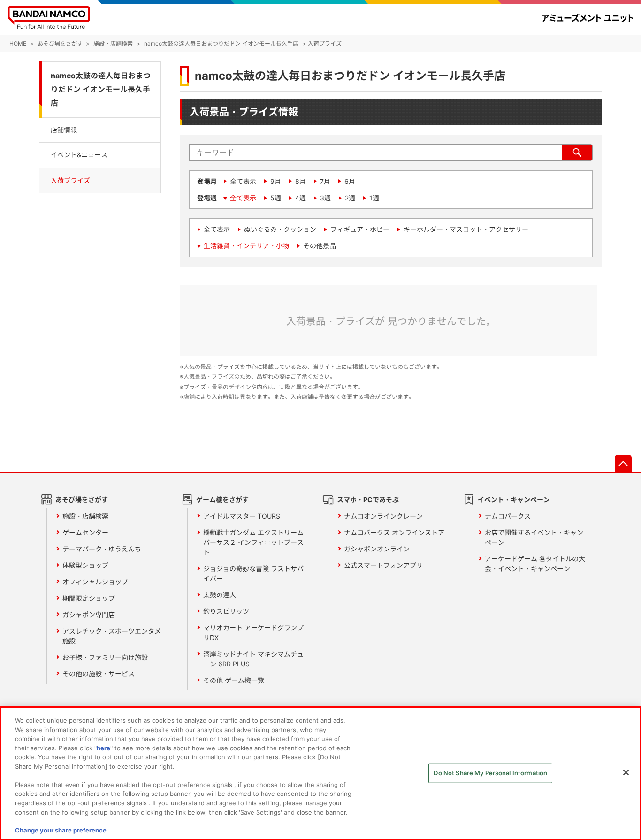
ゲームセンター (85, 532)
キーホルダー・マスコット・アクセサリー (466, 229)
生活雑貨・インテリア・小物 (246, 246)
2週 (350, 198)
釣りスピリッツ (226, 611)
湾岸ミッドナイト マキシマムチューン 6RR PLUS (253, 659)
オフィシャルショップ (95, 582)
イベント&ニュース (79, 155)
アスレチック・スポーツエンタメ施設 (111, 636)
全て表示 (243, 181)
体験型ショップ (85, 565)
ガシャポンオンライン (377, 549)
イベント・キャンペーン (514, 500)
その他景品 (319, 246)
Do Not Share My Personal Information (490, 773)
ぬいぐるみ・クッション (280, 229)
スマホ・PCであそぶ (368, 500)
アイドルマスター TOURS (241, 516)
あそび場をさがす (81, 500)
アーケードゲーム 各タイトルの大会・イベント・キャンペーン (535, 564)
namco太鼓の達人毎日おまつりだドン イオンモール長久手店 (101, 89)
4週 (300, 198)
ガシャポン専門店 (88, 615)
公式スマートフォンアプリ (383, 565)
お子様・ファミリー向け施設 (105, 657)
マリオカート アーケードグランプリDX (253, 632)
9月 (275, 181)
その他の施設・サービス (98, 674)
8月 (300, 181)
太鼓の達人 (219, 595)
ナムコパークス (508, 516)
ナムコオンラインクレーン (383, 516)
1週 (374, 198)
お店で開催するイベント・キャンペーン (534, 537)
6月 (349, 181)
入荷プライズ (70, 180)
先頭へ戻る (623, 463)
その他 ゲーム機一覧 (233, 680)
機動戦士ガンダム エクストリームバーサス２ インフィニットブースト (253, 542)
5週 (275, 198)
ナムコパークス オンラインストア (394, 532)
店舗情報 (64, 130)
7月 (325, 181)
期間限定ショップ (88, 598)
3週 (325, 198)
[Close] (626, 772)
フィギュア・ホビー (359, 229)
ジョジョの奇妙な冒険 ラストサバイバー (253, 573)
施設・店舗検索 (85, 516)
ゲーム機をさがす (222, 500)
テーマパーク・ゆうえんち (101, 549)
